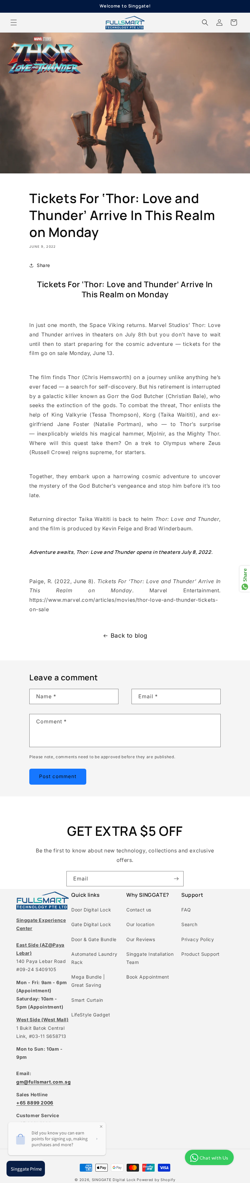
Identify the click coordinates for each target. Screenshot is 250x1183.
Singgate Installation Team (150, 958)
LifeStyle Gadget (90, 1014)
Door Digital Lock (91, 909)
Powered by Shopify (156, 1179)
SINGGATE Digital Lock (114, 1179)
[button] (14, 22)
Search (189, 924)
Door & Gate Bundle (94, 939)
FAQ (186, 909)
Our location (140, 924)
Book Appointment (147, 977)
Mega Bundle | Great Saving (88, 981)
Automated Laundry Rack (94, 958)
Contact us (138, 909)
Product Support (200, 954)
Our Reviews (140, 939)
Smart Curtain (87, 1000)
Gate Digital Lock (91, 924)
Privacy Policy (197, 939)
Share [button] (43, 265)
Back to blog (129, 635)
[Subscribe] (176, 878)
